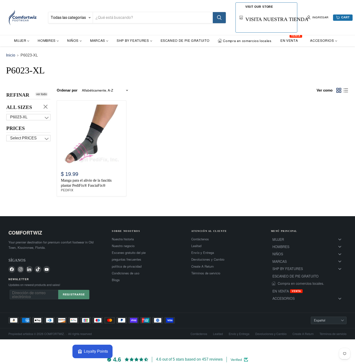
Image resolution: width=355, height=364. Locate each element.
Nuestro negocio (123, 246)
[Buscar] (219, 17)
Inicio (10, 55)
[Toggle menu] (340, 239)
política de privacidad (127, 266)
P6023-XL (19, 117)
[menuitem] (22, 40)
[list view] (345, 90)
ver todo (41, 94)
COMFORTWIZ (25, 232)
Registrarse (74, 294)
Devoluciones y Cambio (207, 259)
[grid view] (338, 90)
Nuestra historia (123, 239)
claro (45, 106)
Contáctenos (200, 239)
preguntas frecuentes (126, 259)
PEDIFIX (67, 190)
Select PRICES (23, 138)
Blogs (116, 280)
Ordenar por (67, 90)
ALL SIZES (19, 107)
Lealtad (196, 246)
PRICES (15, 128)
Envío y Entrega (202, 252)
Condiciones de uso (125, 273)
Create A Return (202, 266)
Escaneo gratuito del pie (129, 252)
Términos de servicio (205, 273)
